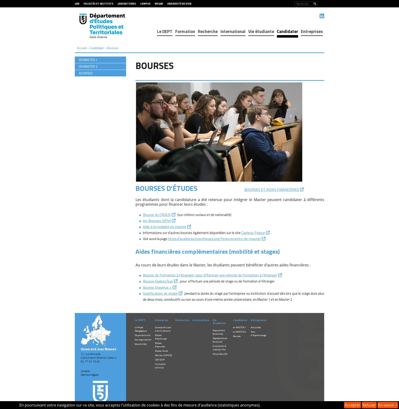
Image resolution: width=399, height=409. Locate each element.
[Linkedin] (322, 15)
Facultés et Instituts (98, 4)
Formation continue (160, 365)
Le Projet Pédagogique (141, 329)
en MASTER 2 (239, 332)
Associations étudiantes (219, 332)
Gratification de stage (160, 293)
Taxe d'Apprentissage (258, 333)
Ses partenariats (142, 335)
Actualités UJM (220, 354)
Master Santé (161, 351)
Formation (185, 31)
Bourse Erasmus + (157, 287)
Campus (145, 4)
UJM (77, 4)
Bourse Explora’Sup (158, 281)
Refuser (369, 405)
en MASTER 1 (239, 327)
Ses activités (140, 344)
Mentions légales (90, 375)
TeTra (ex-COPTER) (163, 355)
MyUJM (159, 4)
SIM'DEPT (160, 359)
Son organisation (143, 339)
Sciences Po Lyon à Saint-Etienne (163, 329)
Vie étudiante (261, 31)
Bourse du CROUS (157, 214)
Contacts (85, 371)
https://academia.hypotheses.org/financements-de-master (214, 238)
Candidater (287, 31)
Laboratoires (127, 4)
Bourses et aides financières (271, 189)
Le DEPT (164, 31)
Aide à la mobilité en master (164, 226)
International (233, 31)
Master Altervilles (160, 344)
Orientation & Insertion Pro (219, 347)
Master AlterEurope (161, 337)
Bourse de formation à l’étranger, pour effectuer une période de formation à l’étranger (210, 275)
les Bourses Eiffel (157, 220)
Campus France (253, 232)
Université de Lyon (179, 4)
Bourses (237, 336)
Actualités (256, 327)
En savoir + (387, 405)
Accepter (352, 405)
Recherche (208, 31)
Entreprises (312, 31)
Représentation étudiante (220, 340)
